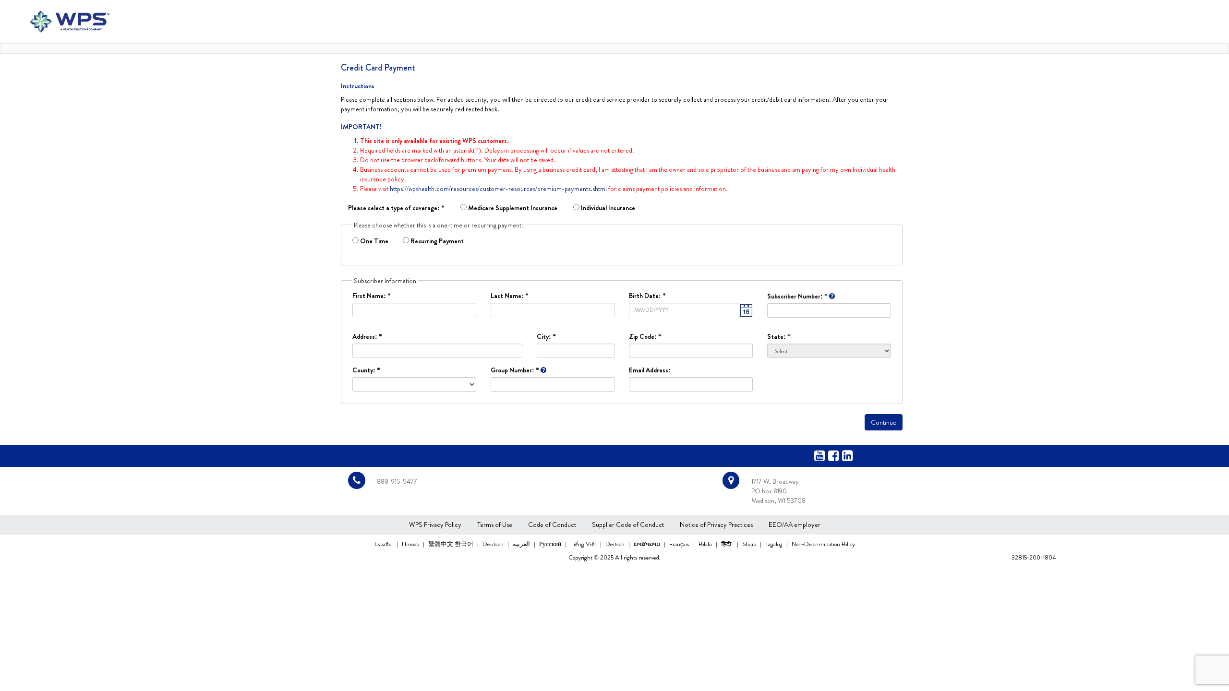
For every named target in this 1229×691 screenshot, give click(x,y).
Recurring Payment (436, 241)
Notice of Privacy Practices (716, 524)
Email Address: (650, 370)
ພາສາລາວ (648, 543)
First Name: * (371, 295)
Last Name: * (510, 295)
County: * (366, 370)
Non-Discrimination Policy (823, 543)
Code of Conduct (552, 524)
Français (680, 543)
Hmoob (411, 543)
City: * (546, 336)
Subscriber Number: (797, 296)
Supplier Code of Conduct (628, 524)
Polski (706, 543)
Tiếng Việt (584, 543)
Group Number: (515, 370)
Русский (551, 543)
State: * (779, 336)
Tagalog (774, 543)
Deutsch (493, 543)
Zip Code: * (645, 336)
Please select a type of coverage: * (396, 208)
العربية (522, 543)
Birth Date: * (647, 295)
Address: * (367, 336)
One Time (376, 241)
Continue (883, 422)
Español (383, 543)
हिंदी (728, 543)
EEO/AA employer (794, 524)
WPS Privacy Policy (435, 524)
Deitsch (615, 543)
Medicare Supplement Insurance (512, 208)
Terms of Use (494, 524)
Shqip (750, 543)
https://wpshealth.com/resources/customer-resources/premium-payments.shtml (498, 188)
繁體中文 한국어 (451, 543)
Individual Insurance (607, 208)
